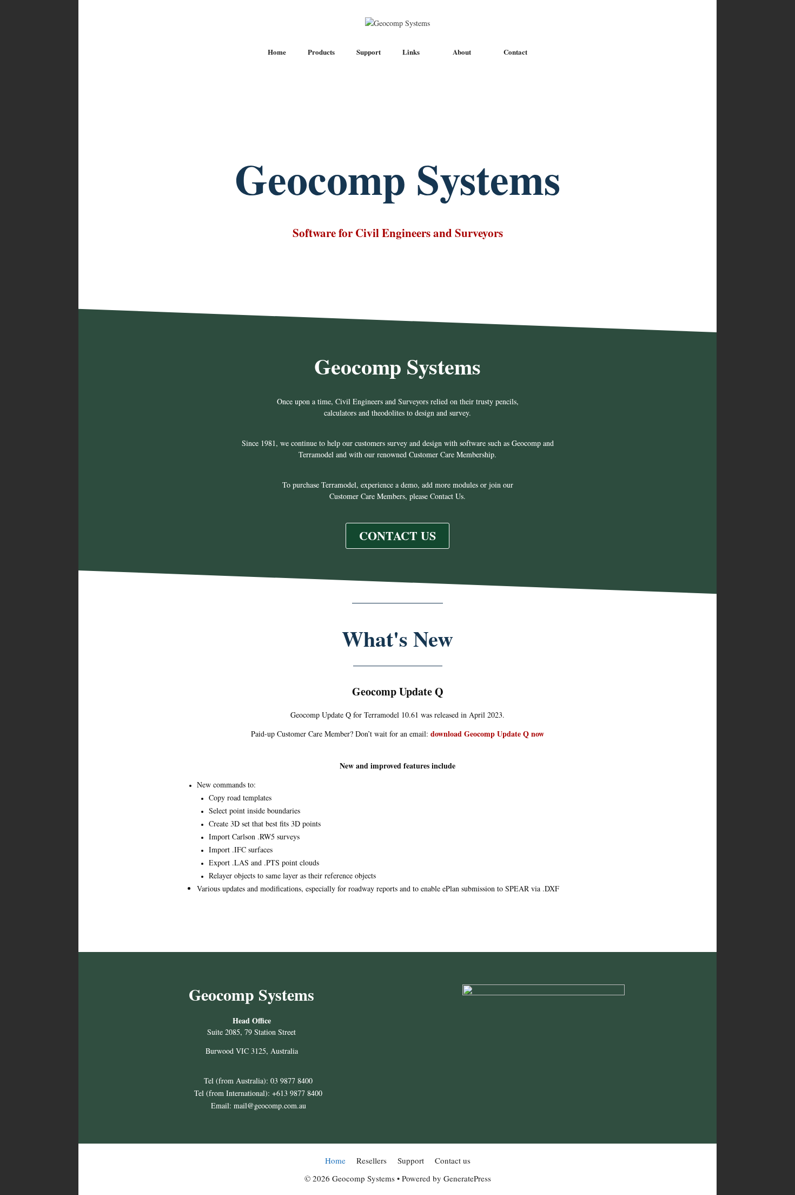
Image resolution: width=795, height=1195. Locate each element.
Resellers (371, 1160)
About (462, 52)
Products (321, 52)
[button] (397, 536)
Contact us (453, 1160)
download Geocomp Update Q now (487, 733)
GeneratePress (467, 1178)
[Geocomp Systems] (397, 22)
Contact (515, 52)
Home (277, 52)
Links (411, 52)
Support (368, 52)
